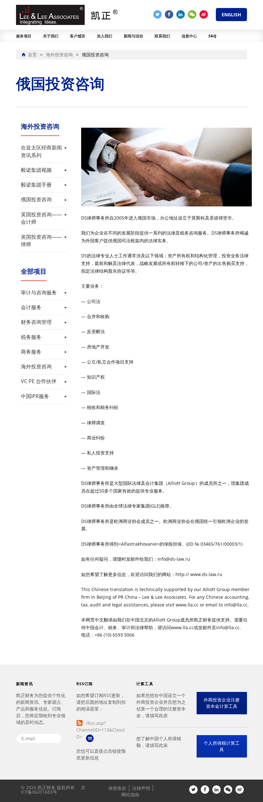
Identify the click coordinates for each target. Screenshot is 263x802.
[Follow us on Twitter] (157, 14)
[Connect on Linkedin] (180, 14)
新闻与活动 (133, 36)
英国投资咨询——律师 (41, 240)
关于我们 (50, 36)
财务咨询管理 (36, 321)
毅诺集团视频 (36, 169)
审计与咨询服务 (39, 292)
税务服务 (31, 337)
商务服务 (31, 351)
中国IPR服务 (35, 396)
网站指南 (130, 794)
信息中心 (189, 36)
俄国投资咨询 (36, 199)
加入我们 (104, 36)
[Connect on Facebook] (169, 14)
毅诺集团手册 (36, 184)
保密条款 (117, 788)
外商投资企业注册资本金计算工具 (222, 703)
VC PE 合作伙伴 (38, 381)
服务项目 (23, 36)
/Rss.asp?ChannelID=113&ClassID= (100, 730)
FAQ (212, 36)
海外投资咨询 (36, 366)
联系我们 (162, 36)
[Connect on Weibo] (203, 14)
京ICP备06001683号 (53, 789)
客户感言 (77, 36)
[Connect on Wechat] (192, 14)
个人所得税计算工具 (222, 746)
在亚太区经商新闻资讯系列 (41, 151)
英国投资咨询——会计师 (41, 218)
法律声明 (141, 788)
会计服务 (31, 307)
